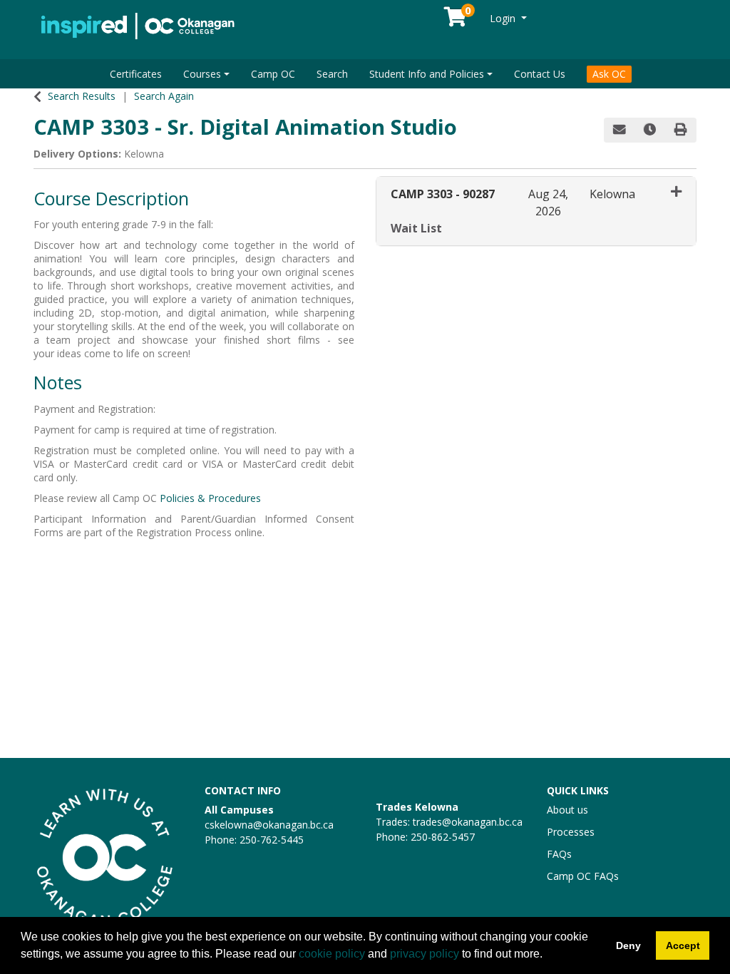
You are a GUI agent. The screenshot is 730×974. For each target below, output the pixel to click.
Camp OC (273, 74)
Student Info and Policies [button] (426, 74)
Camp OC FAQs (583, 876)
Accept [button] (683, 945)
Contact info (243, 790)
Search (332, 74)
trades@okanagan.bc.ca (468, 822)
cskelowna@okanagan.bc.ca (269, 824)
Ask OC (609, 74)
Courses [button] (202, 74)
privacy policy (424, 954)
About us (567, 809)
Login (504, 18)
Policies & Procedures (210, 498)
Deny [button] (628, 945)
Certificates (136, 74)
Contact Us (539, 74)
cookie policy (332, 954)
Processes (571, 832)
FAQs (559, 854)
